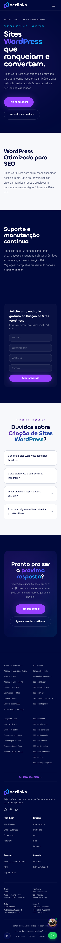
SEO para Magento (40, 704)
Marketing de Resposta (13, 665)
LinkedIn (37, 861)
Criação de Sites (10, 719)
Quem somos (39, 824)
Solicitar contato (30, 378)
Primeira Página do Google (14, 709)
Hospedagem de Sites (12, 741)
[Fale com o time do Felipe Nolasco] (52, 922)
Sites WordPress (10, 724)
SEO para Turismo (40, 741)
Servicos (17, 19)
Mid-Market (9, 824)
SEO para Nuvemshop (41, 752)
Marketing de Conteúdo (42, 676)
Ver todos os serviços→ (30, 777)
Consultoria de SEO (11, 687)
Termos (32, 936)
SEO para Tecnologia (41, 730)
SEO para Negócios (40, 746)
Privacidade (20, 936)
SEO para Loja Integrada (42, 763)
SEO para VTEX (38, 693)
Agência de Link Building (13, 682)
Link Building (38, 665)
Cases (36, 835)
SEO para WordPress (41, 687)
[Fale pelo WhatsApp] (52, 935)
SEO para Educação (40, 735)
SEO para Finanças (40, 724)
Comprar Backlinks (40, 671)
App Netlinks (10, 872)
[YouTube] (16, 809)
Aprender (8, 841)
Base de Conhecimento (15, 861)
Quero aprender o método (30, 621)
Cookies (42, 936)
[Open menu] (54, 5)
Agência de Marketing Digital (15, 671)
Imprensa (37, 830)
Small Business (11, 830)
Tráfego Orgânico (10, 698)
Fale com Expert (19, 102)
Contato (37, 846)
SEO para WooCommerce (43, 698)
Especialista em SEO (12, 704)
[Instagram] (10, 809)
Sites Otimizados (11, 730)
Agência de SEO (10, 676)
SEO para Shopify (39, 682)
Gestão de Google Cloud (13, 746)
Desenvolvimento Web (13, 735)
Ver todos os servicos (22, 114)
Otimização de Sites (12, 693)
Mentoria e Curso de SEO (13, 752)
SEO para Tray (38, 757)
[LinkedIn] (5, 809)
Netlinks (7, 19)
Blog (35, 841)
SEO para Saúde (39, 719)
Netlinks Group (41, 931)
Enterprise (9, 835)
